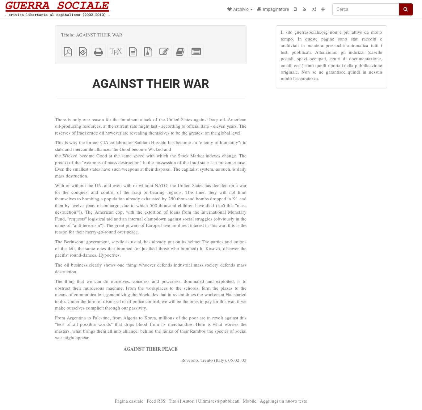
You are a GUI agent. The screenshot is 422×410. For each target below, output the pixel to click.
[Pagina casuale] (314, 9)
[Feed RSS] (304, 9)
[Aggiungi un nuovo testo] (323, 9)
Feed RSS (156, 401)
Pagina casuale (129, 401)
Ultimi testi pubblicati (218, 401)
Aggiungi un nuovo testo (283, 401)
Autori (188, 401)
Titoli (174, 401)
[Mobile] (295, 9)
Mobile (249, 401)
